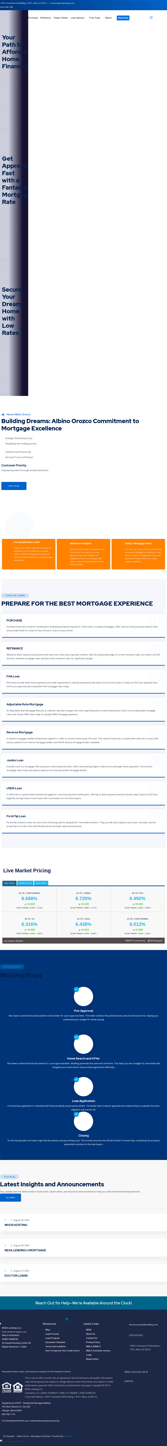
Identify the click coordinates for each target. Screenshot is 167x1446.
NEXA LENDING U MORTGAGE (25, 1250)
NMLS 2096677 (93, 1346)
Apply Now (123, 17)
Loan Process (52, 1334)
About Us (90, 1334)
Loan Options (77, 17)
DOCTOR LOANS (16, 1276)
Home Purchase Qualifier (13, 115)
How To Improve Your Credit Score (62, 1350)
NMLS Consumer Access (98, 1350)
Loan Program (52, 1338)
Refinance (45, 17)
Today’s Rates (60, 17)
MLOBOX (68, 1436)
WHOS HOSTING (16, 1225)
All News (10, 1197)
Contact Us (91, 1338)
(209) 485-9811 (6, 7)
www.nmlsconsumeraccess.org (45, 1420)
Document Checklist (55, 1342)
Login (89, 1355)
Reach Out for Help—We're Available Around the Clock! (83, 1303)
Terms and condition (55, 1346)
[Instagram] (162, 1436)
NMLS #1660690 (10, 1335)
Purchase (33, 17)
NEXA (88, 1330)
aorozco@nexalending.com (62, 3)
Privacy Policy (93, 1342)
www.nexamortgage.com (14, 1331)
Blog (47, 1330)
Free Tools (95, 17)
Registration (92, 1359)
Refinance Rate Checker (13, 245)
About (108, 17)
